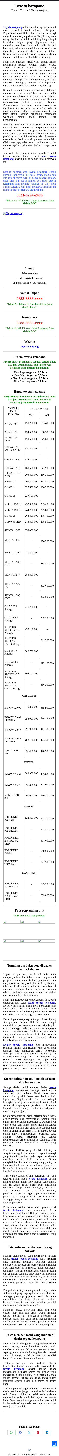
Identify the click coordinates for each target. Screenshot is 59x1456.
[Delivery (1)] (12, 929)
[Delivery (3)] (46, 929)
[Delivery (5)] (29, 948)
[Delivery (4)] (12, 948)
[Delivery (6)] (46, 948)
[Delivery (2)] (29, 929)
